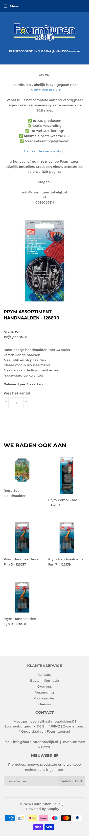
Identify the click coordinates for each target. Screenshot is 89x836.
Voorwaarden (44, 698)
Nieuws (44, 704)
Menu (14, 6)
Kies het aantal (17, 393)
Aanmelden (72, 781)
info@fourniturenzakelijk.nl (35, 742)
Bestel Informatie (44, 680)
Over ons (44, 686)
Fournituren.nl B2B (44, 90)
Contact (44, 675)
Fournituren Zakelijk (49, 804)
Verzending (44, 692)
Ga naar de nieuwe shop (44, 151)
